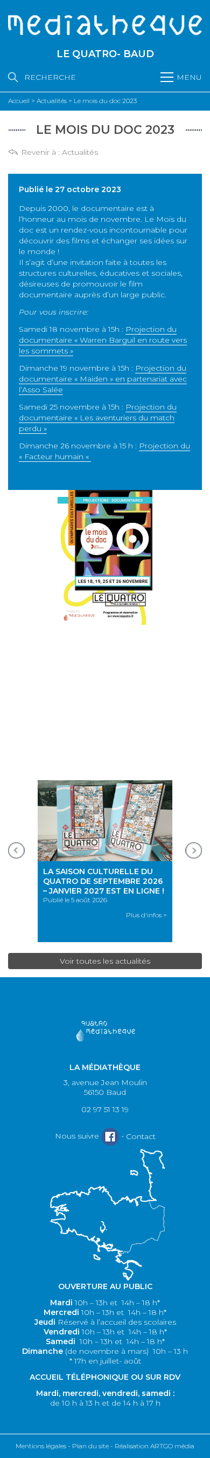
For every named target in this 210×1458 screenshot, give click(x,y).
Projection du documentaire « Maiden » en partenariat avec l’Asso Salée (103, 378)
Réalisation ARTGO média (154, 1446)
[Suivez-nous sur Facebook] (110, 1136)
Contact (141, 1136)
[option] (105, 861)
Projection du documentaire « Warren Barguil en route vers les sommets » (103, 340)
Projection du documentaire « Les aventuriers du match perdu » (98, 417)
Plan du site (90, 1446)
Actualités (80, 152)
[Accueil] (105, 26)
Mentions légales (41, 1446)
